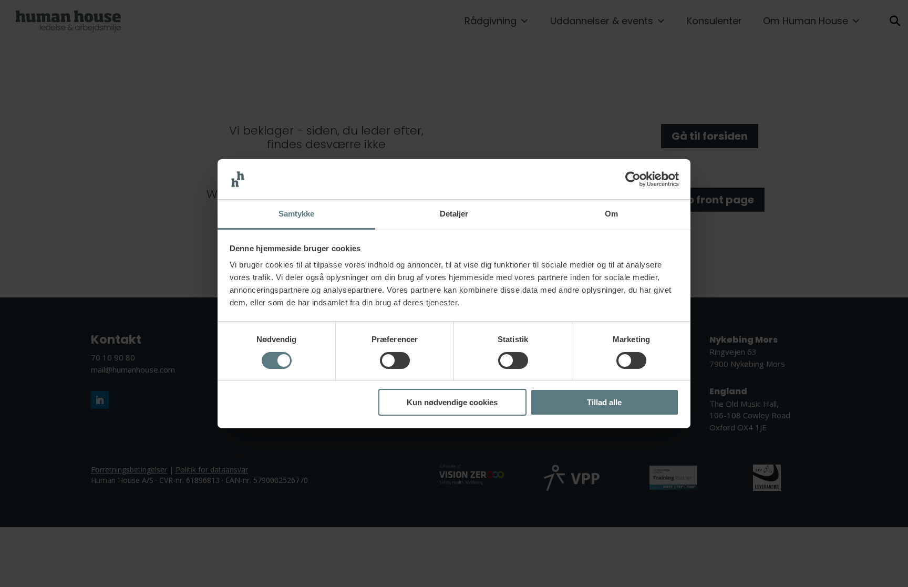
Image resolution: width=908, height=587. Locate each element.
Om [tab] (611, 213)
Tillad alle (604, 402)
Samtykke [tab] (296, 213)
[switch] (395, 360)
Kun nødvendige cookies (452, 402)
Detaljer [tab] (454, 213)
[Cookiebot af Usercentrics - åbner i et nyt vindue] (633, 179)
